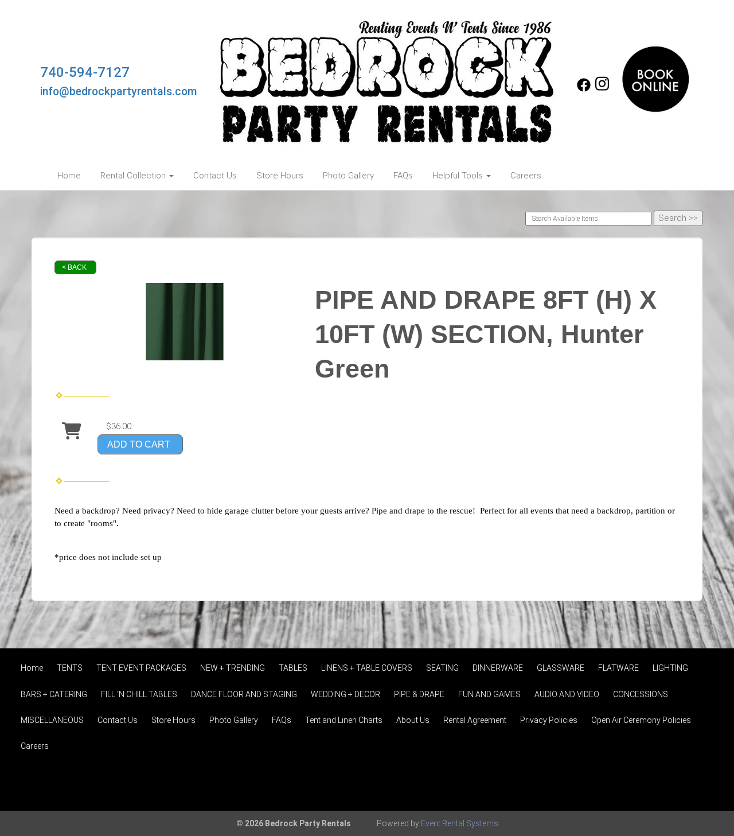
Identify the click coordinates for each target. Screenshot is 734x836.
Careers (525, 175)
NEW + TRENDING (232, 667)
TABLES (293, 667)
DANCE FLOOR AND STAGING (244, 694)
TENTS (70, 667)
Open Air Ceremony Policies (641, 720)
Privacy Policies (548, 720)
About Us (413, 720)
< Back (74, 267)
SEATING (442, 667)
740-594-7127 (85, 72)
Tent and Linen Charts (343, 720)
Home (69, 175)
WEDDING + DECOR (345, 694)
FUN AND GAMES (489, 694)
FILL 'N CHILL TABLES (139, 694)
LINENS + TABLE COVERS (366, 667)
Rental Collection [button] (134, 175)
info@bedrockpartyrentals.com (118, 91)
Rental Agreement (474, 720)
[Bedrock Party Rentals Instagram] (602, 89)
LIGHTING (670, 667)
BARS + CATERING (54, 694)
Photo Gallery (348, 175)
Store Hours (279, 175)
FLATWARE (618, 667)
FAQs (403, 175)
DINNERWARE (498, 667)
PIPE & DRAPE (419, 694)
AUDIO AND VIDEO (566, 694)
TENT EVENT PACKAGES (141, 667)
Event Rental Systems (459, 823)
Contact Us (215, 175)
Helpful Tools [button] (458, 175)
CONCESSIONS (640, 694)
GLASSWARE (560, 667)
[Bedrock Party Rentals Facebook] (584, 89)
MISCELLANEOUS (52, 720)
